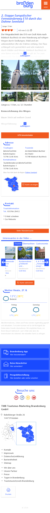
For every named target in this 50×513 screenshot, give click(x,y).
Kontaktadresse (9, 160)
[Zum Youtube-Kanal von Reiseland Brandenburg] (34, 398)
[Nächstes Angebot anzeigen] (46, 262)
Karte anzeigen (31, 185)
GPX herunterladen (25, 135)
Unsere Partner (10, 471)
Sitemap (7, 463)
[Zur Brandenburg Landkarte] (18, 435)
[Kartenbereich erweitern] (46, 245)
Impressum (9, 453)
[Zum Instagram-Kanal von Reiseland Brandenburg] (28, 398)
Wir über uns (9, 468)
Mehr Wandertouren (25, 231)
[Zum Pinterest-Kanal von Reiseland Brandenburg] (16, 398)
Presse (6, 475)
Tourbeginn (8, 148)
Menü (46, 7)
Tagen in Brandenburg (14, 478)
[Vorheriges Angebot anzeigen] (3, 262)
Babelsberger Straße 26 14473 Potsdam (14, 416)
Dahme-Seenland (31, 172)
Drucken (8, 494)
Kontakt (7, 450)
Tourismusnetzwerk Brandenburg (19, 481)
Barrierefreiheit (10, 460)
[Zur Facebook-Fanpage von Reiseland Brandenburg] (22, 398)
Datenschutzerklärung (14, 457)
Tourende (29, 148)
